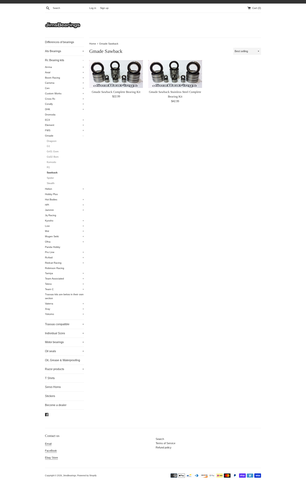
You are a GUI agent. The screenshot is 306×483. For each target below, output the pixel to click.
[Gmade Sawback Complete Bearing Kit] (116, 74)
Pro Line (64, 252)
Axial (64, 72)
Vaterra (64, 303)
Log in (92, 8)
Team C (64, 289)
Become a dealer (55, 405)
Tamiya (64, 273)
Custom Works (64, 93)
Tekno (64, 284)
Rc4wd (64, 257)
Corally (64, 104)
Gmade (64, 135)
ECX (64, 120)
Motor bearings (64, 342)
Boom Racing (64, 77)
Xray (64, 309)
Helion (64, 189)
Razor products (64, 369)
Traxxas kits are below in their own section (64, 296)
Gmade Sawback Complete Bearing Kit (116, 92)
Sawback (52, 172)
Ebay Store (51, 457)
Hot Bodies (64, 199)
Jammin (64, 210)
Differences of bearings (59, 42)
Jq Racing (50, 215)
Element (64, 125)
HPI (64, 205)
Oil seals (64, 351)
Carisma (64, 83)
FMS (64, 130)
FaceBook (51, 450)
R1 (48, 167)
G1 (48, 146)
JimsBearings (69, 475)
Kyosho (64, 220)
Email (48, 443)
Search (160, 438)
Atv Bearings (64, 51)
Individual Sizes (64, 333)
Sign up (104, 8)
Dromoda (50, 114)
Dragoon (51, 141)
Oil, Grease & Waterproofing (62, 360)
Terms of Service (165, 443)
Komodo (51, 162)
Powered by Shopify (87, 475)
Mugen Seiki (64, 236)
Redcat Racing (64, 263)
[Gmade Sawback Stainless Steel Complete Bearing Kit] (175, 74)
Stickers (50, 396)
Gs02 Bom (53, 157)
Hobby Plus (51, 194)
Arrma (64, 67)
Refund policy (163, 447)
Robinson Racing (54, 268)
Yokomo (64, 314)
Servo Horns (53, 386)
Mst (64, 231)
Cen (64, 88)
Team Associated (64, 278)
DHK (64, 109)
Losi (64, 226)
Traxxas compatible (64, 324)
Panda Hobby (52, 247)
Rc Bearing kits (64, 60)
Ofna (64, 241)
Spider (50, 178)
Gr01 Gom (53, 151)
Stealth (51, 183)
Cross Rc (64, 99)
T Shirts (50, 378)
